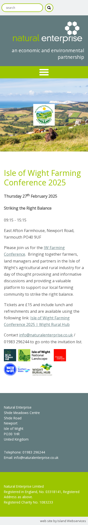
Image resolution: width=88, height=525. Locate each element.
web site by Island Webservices (63, 521)
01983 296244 (33, 452)
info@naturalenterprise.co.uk (46, 335)
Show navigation (44, 72)
